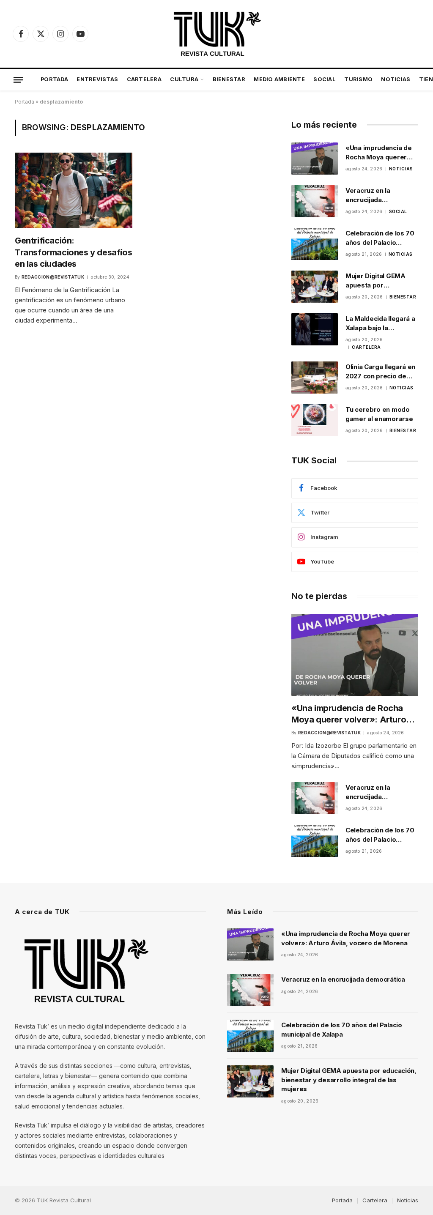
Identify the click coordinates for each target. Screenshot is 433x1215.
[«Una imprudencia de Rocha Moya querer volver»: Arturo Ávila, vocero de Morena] (314, 158)
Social (324, 79)
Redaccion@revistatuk (53, 276)
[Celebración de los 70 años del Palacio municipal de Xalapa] (314, 244)
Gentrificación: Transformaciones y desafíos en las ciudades (73, 251)
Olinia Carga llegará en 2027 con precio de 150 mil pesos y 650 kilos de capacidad (380, 371)
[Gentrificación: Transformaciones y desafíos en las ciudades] (73, 190)
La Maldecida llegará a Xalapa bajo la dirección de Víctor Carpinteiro (380, 323)
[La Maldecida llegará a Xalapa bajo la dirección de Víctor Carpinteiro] (314, 329)
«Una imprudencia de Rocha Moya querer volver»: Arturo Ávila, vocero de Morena (378, 152)
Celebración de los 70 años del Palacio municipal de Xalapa (379, 238)
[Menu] (18, 79)
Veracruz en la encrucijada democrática (367, 195)
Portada (54, 79)
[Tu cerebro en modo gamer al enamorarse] (314, 420)
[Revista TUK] (216, 34)
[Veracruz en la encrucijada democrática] (314, 201)
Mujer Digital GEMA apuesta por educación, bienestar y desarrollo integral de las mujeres (381, 281)
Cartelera (144, 79)
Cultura (184, 79)
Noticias (395, 79)
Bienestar (229, 79)
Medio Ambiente (279, 79)
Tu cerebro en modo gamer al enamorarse (379, 413)
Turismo (358, 79)
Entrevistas (97, 79)
